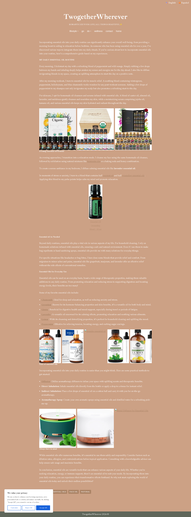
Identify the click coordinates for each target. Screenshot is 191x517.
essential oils (58, 492)
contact (109, 31)
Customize (14, 508)
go (83, 31)
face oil (73, 492)
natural (85, 492)
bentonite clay (93, 161)
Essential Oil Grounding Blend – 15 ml (95, 225)
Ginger (44, 309)
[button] (77, 31)
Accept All (43, 508)
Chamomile (47, 299)
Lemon (45, 319)
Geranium (46, 304)
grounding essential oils (133, 175)
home (118, 31)
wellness (98, 31)
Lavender (46, 314)
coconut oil (108, 175)
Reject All (28, 508)
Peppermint (47, 324)
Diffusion (46, 381)
